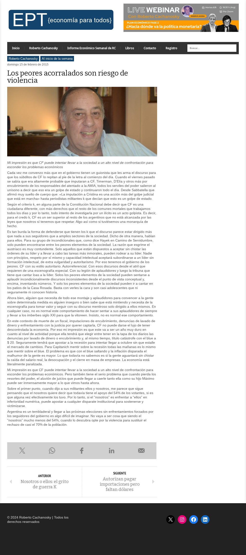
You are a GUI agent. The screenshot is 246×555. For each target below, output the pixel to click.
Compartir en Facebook (82, 450)
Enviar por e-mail (141, 450)
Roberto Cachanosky (43, 48)
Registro (171, 48)
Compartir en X (22, 450)
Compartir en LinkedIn (112, 450)
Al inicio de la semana (57, 58)
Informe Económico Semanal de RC (91, 48)
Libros (129, 48)
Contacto (150, 48)
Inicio (16, 48)
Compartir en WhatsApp (52, 450)
